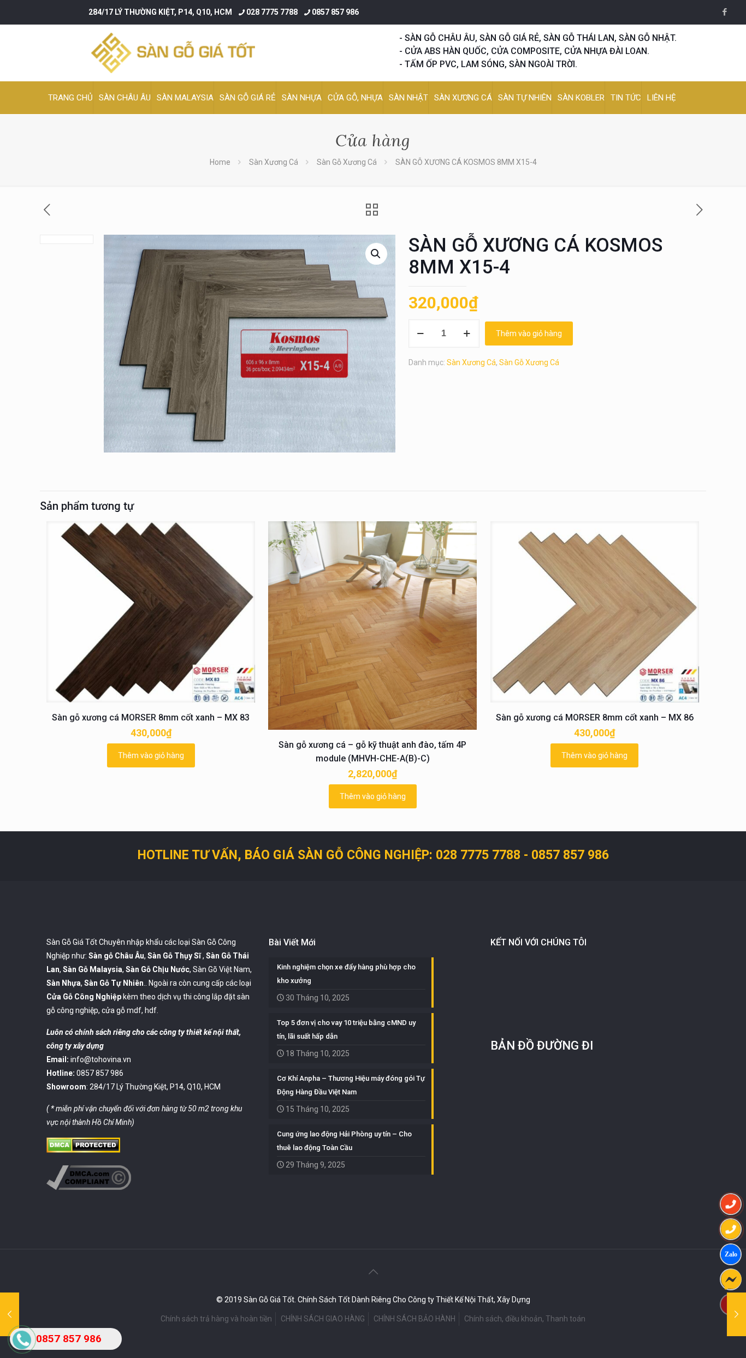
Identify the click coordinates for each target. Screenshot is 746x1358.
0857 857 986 (335, 12)
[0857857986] (731, 1254)
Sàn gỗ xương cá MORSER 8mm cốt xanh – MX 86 (595, 717)
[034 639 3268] (731, 1229)
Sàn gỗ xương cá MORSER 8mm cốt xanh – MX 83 (151, 717)
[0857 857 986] (731, 1204)
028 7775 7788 (272, 12)
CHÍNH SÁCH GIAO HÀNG (323, 1318)
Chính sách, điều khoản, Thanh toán (524, 1318)
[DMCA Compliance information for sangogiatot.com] (88, 1187)
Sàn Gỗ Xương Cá (347, 162)
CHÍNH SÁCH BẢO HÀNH (414, 1318)
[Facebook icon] (724, 12)
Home (220, 162)
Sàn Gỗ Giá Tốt (71, 942)
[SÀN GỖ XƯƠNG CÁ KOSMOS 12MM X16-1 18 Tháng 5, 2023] (736, 1314)
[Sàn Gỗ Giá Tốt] (173, 53)
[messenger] (731, 1279)
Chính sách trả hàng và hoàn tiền (216, 1318)
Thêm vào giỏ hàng (529, 333)
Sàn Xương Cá (273, 162)
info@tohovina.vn (100, 1059)
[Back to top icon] (373, 1271)
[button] (376, 254)
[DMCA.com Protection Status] (83, 1150)
